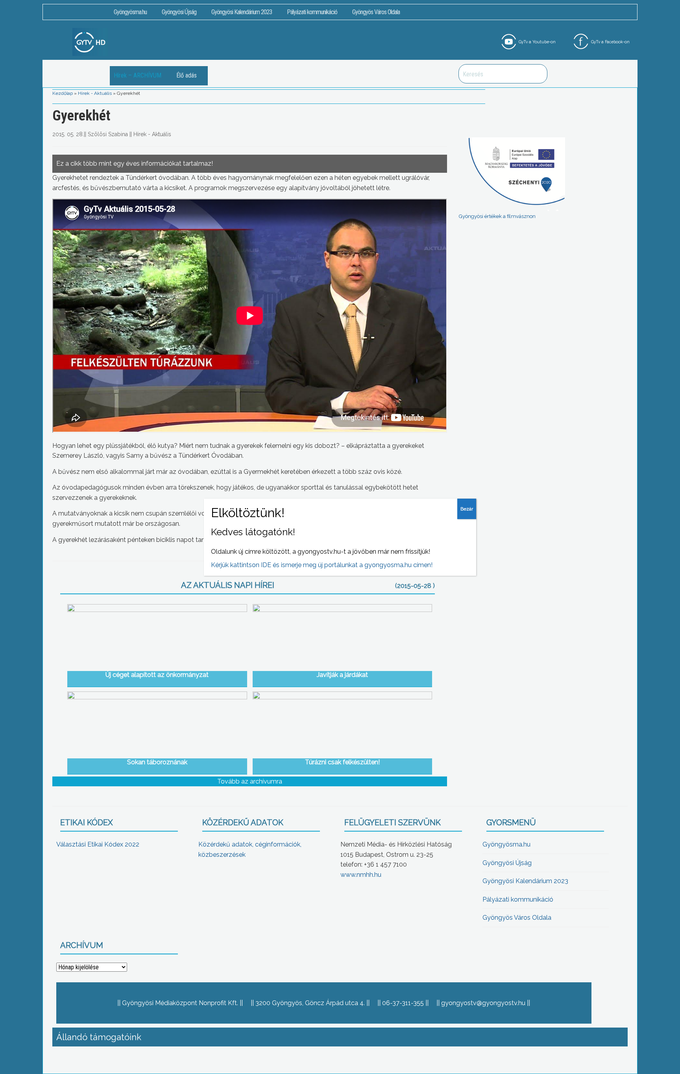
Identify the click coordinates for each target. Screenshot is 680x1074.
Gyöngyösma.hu (130, 12)
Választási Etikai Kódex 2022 (97, 844)
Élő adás (186, 75)
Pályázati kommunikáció (312, 12)
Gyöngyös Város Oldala (376, 12)
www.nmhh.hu (360, 874)
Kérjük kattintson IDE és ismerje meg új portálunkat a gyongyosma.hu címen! (321, 565)
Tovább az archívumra (249, 781)
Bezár (466, 509)
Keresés (537, 74)
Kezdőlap (62, 93)
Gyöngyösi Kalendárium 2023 (241, 12)
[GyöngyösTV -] (90, 41)
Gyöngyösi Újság (179, 12)
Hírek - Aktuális (95, 93)
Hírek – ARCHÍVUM (137, 75)
